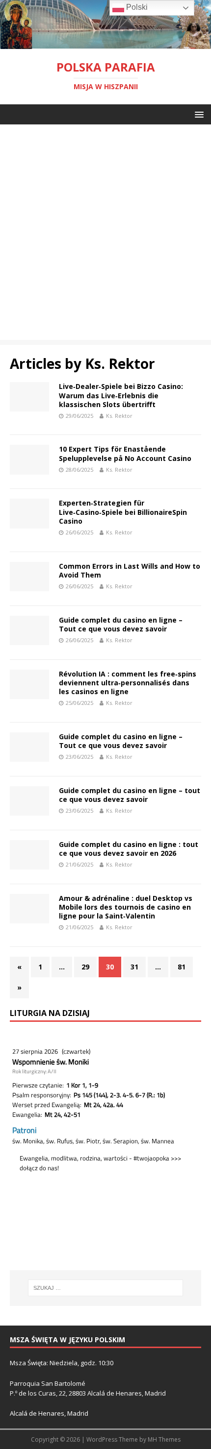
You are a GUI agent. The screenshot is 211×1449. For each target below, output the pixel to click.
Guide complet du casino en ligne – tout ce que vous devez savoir (129, 795)
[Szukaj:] (106, 1288)
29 (85, 966)
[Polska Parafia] (105, 43)
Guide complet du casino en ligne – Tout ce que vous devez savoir (121, 624)
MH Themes (164, 1439)
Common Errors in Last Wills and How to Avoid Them (129, 570)
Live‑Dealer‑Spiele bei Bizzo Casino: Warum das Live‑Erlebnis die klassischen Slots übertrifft (121, 395)
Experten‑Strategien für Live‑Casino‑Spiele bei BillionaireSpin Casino (123, 511)
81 (181, 966)
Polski (136, 7)
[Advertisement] (105, 234)
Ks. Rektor (119, 415)
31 (134, 966)
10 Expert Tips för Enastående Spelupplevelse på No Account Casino (125, 453)
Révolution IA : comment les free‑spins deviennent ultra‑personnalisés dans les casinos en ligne (127, 682)
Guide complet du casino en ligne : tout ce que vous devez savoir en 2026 (128, 849)
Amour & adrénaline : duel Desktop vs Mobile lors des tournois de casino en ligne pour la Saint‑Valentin (125, 907)
